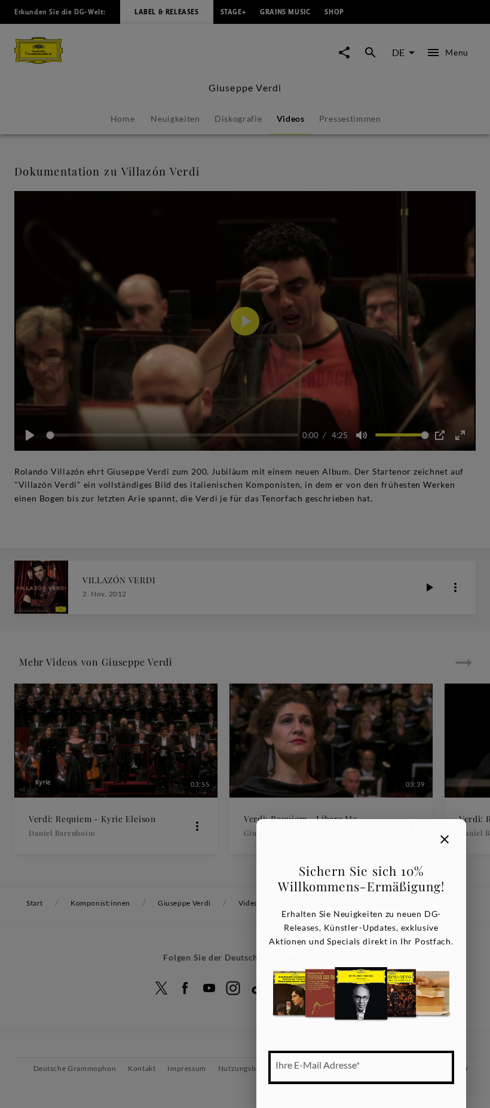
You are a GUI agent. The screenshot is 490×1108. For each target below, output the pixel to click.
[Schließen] (445, 839)
